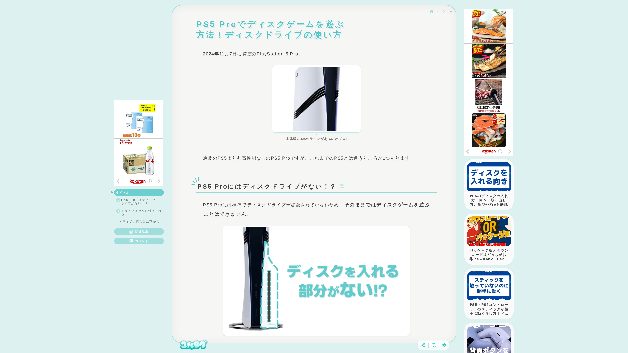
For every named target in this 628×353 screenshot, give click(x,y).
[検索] (434, 345)
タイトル (123, 192)
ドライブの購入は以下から (139, 221)
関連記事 (142, 231)
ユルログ (431, 11)
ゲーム (448, 11)
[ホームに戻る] (194, 345)
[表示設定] (444, 345)
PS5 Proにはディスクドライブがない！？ (140, 201)
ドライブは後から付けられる (141, 212)
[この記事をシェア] (423, 345)
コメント (142, 241)
